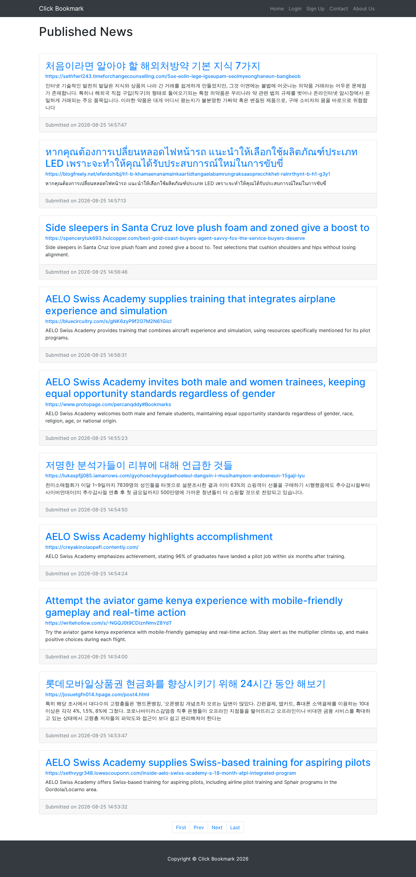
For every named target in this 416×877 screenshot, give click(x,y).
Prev (199, 827)
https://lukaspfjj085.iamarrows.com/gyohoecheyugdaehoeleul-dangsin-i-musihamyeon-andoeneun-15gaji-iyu (175, 475)
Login (295, 8)
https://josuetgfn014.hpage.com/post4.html (97, 694)
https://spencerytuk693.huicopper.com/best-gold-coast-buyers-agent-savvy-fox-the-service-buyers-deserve (175, 238)
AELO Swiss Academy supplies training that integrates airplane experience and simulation (190, 304)
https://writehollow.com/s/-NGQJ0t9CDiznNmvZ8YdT (108, 623)
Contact (339, 8)
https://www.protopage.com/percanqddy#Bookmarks (108, 404)
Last (235, 827)
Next (217, 827)
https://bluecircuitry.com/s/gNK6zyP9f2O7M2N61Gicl (108, 321)
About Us (364, 8)
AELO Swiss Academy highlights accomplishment (159, 536)
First (181, 827)
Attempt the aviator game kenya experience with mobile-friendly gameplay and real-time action (194, 606)
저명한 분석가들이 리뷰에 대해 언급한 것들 (139, 465)
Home (277, 8)
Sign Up (315, 8)
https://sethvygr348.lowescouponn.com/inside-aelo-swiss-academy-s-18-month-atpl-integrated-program (170, 773)
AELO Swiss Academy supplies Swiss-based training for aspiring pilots (208, 762)
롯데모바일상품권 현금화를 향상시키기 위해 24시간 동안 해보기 (185, 683)
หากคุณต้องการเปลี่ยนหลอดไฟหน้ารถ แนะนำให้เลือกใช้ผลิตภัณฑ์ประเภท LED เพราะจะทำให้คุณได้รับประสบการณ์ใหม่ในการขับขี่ (201, 157)
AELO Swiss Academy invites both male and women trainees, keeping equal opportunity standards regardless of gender (205, 387)
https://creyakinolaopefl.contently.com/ (92, 547)
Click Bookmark (61, 8)
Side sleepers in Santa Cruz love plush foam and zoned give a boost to (207, 227)
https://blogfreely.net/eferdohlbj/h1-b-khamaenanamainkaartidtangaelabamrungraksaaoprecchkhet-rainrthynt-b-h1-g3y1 (187, 174)
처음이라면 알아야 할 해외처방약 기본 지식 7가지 (153, 66)
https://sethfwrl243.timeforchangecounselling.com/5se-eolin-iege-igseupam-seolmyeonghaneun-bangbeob (173, 76)
